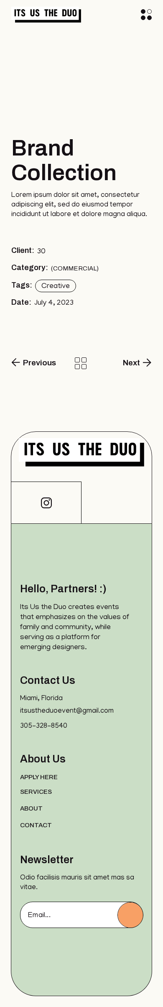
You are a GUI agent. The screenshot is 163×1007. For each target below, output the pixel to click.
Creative (55, 287)
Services (36, 791)
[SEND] (130, 915)
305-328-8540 (43, 726)
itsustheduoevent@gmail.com (67, 711)
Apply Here (39, 777)
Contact (36, 825)
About (31, 808)
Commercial (75, 268)
